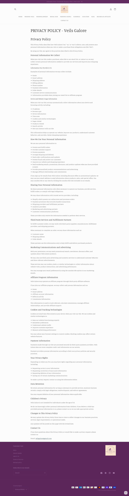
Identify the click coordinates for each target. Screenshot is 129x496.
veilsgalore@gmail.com (44, 438)
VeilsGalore (104, 490)
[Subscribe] (45, 473)
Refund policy (17, 462)
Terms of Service (18, 459)
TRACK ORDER (17, 453)
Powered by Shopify (111, 490)
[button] (15, 9)
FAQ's (14, 450)
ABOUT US (16, 456)
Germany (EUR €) (19, 489)
